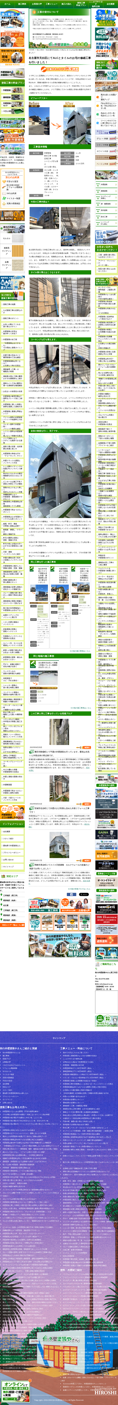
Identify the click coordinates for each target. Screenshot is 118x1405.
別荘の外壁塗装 (68, 1256)
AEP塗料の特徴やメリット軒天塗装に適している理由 (107, 767)
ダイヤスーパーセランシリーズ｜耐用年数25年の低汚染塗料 (85, 1290)
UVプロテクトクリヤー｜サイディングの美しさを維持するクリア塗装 (88, 1309)
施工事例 (22, 4)
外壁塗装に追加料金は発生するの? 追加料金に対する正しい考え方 (87, 1137)
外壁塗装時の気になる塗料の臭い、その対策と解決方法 (23, 1155)
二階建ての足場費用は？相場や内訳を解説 (106, 493)
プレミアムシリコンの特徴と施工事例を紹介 (107, 746)
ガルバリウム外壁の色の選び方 (106, 416)
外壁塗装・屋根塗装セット (12, 104)
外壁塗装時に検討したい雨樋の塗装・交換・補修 (12, 567)
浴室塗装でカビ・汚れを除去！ (11, 679)
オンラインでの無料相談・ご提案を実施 (107, 290)
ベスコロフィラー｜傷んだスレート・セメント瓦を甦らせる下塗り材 (88, 1287)
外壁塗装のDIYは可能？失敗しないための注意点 (107, 507)
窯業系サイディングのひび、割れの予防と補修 (107, 521)
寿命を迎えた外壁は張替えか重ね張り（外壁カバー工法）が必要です (88, 1115)
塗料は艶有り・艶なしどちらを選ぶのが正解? (107, 535)
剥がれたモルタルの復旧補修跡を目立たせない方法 (12, 476)
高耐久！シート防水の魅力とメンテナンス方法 (12, 735)
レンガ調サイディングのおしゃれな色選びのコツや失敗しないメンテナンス (30, 1218)
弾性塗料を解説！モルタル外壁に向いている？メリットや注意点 (26, 1365)
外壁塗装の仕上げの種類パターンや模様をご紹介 (107, 739)
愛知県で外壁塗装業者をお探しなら (15, 1093)
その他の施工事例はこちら (80, 651)
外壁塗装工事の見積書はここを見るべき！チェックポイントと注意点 (88, 1084)
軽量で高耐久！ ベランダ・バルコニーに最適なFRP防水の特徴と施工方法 (29, 1299)
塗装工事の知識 (9, 304)
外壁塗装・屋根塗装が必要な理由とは (16, 1168)
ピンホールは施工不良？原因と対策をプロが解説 (12, 483)
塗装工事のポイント (11, 318)
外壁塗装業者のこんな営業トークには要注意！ (107, 500)
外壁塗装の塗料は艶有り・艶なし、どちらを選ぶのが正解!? (84, 1359)
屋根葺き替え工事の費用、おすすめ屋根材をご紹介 (81, 1109)
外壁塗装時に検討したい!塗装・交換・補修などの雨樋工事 (84, 1200)
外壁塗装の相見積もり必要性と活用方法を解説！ (107, 325)
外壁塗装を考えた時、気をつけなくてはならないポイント (24, 1233)
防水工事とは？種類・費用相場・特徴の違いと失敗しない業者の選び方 (28, 1296)
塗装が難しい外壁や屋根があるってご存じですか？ (107, 514)
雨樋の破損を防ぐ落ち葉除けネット (10, 581)
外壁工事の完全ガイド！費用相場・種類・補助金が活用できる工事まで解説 (30, 1149)
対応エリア (7, 1087)
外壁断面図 (7, 785)
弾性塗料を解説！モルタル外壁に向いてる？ (107, 732)
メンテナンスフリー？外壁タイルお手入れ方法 (107, 549)
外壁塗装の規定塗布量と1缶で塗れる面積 (107, 585)
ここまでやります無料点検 (72, 1059)
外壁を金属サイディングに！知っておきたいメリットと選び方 (85, 1143)
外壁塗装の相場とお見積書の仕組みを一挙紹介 (80, 1081)
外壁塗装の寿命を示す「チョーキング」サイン (12, 455)
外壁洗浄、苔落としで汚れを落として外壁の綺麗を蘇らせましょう (87, 1237)
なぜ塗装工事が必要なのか (12, 311)
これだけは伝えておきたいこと (14, 1065)
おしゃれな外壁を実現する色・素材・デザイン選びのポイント (25, 1340)
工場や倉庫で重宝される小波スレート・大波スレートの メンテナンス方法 (29, 1283)
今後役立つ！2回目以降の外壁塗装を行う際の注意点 (82, 1118)
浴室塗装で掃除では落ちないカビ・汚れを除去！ (80, 1225)
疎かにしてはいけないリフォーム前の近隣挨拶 (107, 367)
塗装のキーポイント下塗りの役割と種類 (106, 437)
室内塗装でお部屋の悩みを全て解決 (76, 1124)
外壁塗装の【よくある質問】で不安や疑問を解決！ (21, 1111)
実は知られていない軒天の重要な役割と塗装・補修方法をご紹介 (86, 1187)
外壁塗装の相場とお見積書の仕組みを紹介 (107, 332)
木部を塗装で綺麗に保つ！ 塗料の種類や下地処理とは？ (23, 1315)
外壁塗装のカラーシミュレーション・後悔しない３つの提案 (24, 1133)
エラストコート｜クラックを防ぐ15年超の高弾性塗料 (82, 1305)
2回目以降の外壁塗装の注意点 (105, 423)
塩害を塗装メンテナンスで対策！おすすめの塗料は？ (22, 1312)
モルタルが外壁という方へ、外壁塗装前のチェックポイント (84, 1384)
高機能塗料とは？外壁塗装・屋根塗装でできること (12, 497)
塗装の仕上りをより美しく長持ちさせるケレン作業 (12, 490)
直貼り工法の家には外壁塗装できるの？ (106, 528)
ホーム (7, 4)
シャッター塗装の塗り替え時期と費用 (11, 686)
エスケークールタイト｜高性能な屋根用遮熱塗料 (80, 1296)
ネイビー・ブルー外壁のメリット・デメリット (107, 683)
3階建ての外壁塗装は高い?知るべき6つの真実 (107, 381)
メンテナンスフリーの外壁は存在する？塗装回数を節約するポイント (28, 1190)
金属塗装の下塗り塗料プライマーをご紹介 (107, 444)
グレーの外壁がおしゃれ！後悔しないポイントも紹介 (107, 690)
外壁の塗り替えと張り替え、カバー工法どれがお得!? (107, 388)
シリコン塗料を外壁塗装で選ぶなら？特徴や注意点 (12, 434)
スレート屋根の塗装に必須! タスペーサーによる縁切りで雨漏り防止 (27, 1252)
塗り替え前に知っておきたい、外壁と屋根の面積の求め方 (24, 1271)
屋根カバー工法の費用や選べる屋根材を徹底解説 (12, 384)
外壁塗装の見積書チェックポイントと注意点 (107, 339)
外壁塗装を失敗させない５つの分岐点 (107, 311)
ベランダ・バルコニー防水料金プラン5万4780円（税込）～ (84, 1078)
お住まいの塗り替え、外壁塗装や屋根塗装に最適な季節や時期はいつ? (28, 1208)
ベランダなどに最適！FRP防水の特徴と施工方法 (12, 721)
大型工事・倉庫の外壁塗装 (72, 1250)
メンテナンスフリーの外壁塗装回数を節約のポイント (107, 402)
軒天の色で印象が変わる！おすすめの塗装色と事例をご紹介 (84, 1190)
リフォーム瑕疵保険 (10, 1068)
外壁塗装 (12, 90)
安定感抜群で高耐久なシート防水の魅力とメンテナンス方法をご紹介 (28, 1305)
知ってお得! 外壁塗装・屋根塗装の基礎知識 (18, 1164)
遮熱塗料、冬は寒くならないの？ (75, 1349)
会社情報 (6, 1084)
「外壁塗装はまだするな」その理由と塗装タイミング (12, 346)
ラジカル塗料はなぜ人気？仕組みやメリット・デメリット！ (24, 1368)
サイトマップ (8, 867)
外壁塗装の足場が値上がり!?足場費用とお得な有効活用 (83, 1262)
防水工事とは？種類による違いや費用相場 (12, 714)
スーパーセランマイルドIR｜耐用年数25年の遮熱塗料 (82, 1283)
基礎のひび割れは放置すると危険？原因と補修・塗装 (22, 1330)
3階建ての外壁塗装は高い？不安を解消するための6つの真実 (24, 1158)
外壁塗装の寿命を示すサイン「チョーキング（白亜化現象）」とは (27, 1211)
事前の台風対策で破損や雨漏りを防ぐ (106, 641)
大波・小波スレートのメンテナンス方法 (12, 799)
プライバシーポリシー (12, 853)
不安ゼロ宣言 (7, 1081)
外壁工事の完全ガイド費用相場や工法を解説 (12, 356)
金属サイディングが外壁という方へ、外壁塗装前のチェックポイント (88, 1390)
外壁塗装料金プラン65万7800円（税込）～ (78, 1068)
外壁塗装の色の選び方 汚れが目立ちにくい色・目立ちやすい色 (25, 1121)
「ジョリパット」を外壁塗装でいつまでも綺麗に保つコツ (24, 1277)
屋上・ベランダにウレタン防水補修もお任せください (12, 729)
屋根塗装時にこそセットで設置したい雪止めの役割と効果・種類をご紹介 (89, 1203)
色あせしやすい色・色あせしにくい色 (108, 114)
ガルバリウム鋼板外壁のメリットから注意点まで (107, 409)
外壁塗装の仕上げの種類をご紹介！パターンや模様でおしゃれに (26, 1371)
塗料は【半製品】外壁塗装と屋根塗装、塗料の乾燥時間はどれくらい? (28, 1258)
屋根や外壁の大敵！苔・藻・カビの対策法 (107, 599)
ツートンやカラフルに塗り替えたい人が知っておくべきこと (108, 123)
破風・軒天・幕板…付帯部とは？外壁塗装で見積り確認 (83, 1181)
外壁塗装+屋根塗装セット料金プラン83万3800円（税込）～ (84, 1074)
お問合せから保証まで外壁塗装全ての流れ (78, 1062)
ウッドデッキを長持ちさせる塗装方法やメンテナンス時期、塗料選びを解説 (90, 1221)
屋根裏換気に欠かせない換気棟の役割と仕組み (12, 742)
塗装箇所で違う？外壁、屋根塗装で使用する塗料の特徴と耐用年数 (87, 1352)
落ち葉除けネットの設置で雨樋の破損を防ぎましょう (82, 1206)
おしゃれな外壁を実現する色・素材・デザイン (107, 676)
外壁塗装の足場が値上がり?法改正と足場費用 (107, 486)
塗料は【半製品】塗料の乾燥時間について (12, 757)
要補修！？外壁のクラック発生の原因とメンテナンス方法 (24, 1215)
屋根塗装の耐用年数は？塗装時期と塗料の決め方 (107, 669)
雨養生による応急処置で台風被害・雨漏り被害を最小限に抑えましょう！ (29, 1327)
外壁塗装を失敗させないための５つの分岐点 (19, 1130)
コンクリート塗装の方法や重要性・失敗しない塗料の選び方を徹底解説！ (89, 1231)
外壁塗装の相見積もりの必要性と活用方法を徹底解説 (22, 1240)
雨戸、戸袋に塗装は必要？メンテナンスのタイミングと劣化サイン (87, 1234)
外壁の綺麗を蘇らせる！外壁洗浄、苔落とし (106, 592)
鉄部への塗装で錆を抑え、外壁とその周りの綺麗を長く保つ (84, 1212)
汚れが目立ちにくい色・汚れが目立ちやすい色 (108, 105)
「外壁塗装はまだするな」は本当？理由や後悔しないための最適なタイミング (31, 1146)
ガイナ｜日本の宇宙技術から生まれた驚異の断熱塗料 (82, 1315)
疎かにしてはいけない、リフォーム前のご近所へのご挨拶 (24, 1152)
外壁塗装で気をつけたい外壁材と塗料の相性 (12, 792)
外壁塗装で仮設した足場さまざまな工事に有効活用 (107, 479)
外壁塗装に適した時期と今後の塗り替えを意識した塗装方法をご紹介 (28, 1205)
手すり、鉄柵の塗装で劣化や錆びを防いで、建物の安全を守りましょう (89, 1218)
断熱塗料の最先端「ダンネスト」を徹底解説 (107, 634)
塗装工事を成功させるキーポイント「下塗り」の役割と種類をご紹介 (88, 1374)
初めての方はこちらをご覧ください (76, 1052)
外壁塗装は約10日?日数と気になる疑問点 (107, 360)
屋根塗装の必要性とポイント (73, 1103)
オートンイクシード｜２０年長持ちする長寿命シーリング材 (84, 1321)
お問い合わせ (8, 860)
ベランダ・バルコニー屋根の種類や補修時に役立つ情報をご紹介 (26, 1293)
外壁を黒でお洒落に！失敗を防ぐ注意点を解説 (107, 697)
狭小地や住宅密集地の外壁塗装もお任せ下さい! (13, 609)
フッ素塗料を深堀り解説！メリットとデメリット (107, 725)
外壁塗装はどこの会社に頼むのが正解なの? (18, 1255)
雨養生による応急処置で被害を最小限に (107, 648)
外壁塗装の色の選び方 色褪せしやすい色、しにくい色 (22, 1118)
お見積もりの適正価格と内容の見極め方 (107, 346)
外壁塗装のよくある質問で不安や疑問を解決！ (107, 297)
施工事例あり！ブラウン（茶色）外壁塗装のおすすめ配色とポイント (28, 1359)
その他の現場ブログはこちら (79, 889)
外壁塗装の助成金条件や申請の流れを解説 (107, 304)
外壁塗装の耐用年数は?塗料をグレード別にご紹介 (12, 398)
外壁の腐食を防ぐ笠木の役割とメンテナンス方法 (12, 560)
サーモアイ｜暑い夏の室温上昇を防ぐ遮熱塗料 (80, 1280)
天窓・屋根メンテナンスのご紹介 (12, 553)
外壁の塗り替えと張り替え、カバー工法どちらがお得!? (23, 1180)
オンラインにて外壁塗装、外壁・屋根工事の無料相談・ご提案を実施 (88, 1131)
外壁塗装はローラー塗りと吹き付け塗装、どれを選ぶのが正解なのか (28, 1262)
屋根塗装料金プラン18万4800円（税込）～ (78, 1071)
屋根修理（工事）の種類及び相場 (11, 370)
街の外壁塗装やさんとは (11, 1052)
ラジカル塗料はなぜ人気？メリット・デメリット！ (107, 760)
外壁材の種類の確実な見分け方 (104, 395)
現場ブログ (7, 1059)
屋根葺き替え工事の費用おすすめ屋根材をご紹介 (12, 377)
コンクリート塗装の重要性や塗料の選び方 (12, 693)
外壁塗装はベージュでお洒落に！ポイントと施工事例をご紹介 (25, 1355)
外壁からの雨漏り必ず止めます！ (75, 1096)
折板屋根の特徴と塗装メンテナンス (10, 630)
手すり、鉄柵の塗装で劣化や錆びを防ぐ (12, 665)
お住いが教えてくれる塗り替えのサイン (12, 325)
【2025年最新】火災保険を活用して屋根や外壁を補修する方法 (86, 1093)
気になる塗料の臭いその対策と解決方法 (106, 374)
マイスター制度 (8, 1074)
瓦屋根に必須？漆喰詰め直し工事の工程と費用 (80, 1168)
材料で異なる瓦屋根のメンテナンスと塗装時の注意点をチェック (86, 1171)
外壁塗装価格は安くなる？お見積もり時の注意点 (12, 363)
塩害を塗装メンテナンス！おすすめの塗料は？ (12, 750)
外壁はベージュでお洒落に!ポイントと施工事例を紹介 (107, 711)
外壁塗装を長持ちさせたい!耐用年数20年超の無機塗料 (107, 458)
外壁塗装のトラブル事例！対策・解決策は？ (107, 662)
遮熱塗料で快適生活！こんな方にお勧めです (79, 1299)
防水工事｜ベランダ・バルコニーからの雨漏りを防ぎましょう (85, 1128)
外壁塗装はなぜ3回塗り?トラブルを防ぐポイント (12, 518)
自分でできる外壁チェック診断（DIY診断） (18, 1174)
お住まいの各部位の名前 (12, 391)
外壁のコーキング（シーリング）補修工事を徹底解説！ (83, 1140)
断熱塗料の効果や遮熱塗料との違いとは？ (106, 627)
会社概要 (111, 4)
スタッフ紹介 (8, 839)
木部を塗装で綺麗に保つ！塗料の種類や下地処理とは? (107, 613)
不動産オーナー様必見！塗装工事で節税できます (107, 472)
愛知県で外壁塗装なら (12, 846)
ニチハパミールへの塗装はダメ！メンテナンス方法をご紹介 (24, 1318)
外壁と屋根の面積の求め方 (12, 778)
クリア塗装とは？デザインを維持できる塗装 (12, 441)
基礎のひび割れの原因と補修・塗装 (105, 655)
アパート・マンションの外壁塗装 (75, 1253)
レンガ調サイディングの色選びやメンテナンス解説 (12, 469)
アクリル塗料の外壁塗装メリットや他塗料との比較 (12, 419)
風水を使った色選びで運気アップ (108, 97)
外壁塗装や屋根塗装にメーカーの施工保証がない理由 (107, 465)
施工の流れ (66, 4)
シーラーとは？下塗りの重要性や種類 (107, 451)
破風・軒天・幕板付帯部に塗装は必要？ (12, 525)
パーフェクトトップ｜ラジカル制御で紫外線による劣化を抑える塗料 (88, 1274)
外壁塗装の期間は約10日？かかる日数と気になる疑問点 (23, 1140)
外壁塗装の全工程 (10, 339)
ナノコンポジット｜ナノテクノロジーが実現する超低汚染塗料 (85, 1302)
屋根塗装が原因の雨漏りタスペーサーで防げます (12, 602)
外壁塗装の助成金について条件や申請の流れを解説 (81, 1134)
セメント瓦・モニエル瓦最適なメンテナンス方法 (12, 644)
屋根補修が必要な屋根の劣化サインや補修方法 (12, 588)
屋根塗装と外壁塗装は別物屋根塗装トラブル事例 (12, 504)
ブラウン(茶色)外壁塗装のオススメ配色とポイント (107, 718)
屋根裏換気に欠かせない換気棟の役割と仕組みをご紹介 (23, 1309)
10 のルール (7, 1071)
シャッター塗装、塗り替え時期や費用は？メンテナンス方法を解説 (87, 1228)
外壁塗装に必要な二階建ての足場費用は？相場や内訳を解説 (84, 1265)
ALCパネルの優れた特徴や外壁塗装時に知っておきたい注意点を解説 (28, 1268)
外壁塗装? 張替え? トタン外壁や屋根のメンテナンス (82, 1146)
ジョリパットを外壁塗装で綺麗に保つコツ (107, 571)
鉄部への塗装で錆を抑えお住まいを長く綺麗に (12, 651)
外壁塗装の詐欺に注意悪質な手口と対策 (107, 353)
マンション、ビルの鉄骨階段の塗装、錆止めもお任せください (85, 1215)
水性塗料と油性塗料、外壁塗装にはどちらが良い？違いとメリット (87, 1362)
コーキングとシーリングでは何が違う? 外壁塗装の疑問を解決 (25, 1265)
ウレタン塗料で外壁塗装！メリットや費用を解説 (12, 426)
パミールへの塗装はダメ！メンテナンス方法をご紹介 (107, 620)
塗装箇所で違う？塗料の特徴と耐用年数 (107, 430)
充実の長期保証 (8, 1078)
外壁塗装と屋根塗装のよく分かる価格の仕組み (80, 1056)
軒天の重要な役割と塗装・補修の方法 (11, 539)
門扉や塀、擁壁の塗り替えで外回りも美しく (79, 1121)
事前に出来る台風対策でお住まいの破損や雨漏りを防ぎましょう (26, 1324)
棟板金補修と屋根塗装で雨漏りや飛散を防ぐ (12, 700)
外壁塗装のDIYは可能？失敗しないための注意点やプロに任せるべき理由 (29, 1177)
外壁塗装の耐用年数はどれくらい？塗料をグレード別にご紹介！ (26, 1202)
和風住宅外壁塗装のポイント (106, 556)
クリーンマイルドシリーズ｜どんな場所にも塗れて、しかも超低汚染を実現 (90, 1318)
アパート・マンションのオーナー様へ (107, 263)
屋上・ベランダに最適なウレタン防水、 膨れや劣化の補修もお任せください (30, 1302)
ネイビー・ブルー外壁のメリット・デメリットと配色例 (23, 1343)
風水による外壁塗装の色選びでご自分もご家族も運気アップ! (25, 1136)
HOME (31, 50)
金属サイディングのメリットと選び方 (11, 616)
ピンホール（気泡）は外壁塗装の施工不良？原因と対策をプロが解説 (28, 1227)
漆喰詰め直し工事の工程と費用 (106, 563)
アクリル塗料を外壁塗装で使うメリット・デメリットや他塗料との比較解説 (90, 1327)
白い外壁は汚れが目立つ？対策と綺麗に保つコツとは (107, 704)
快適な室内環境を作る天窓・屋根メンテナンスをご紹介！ (84, 1193)
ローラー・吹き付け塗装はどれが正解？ (106, 577)
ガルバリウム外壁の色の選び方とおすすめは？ (20, 1199)
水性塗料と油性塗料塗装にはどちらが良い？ (106, 542)
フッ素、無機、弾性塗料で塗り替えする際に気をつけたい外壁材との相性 (29, 1280)
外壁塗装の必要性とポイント (73, 1099)
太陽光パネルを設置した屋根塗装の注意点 (107, 606)
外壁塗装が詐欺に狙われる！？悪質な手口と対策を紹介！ (24, 1243)
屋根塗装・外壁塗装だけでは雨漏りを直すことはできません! (25, 1161)
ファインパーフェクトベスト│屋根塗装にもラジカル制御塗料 (85, 1277)
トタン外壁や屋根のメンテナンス (11, 623)
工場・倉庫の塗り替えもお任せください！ (107, 256)
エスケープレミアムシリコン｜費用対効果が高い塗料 (82, 1293)
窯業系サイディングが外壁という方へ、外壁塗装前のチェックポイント (89, 1387)
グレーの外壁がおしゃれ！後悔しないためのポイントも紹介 (24, 1346)
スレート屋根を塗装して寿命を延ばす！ (77, 1247)
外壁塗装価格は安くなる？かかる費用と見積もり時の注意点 (84, 1087)
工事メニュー (52, 4)
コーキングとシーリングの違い (12, 764)
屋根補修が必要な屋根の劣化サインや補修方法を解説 (82, 1209)
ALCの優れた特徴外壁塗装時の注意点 (11, 771)
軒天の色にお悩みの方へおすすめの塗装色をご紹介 (12, 546)
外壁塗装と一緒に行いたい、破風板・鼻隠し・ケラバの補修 (84, 1184)
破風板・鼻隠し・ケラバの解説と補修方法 (12, 532)
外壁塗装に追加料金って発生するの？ (106, 318)
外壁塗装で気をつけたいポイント (12, 511)
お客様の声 (37, 4)
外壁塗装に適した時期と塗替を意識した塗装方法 (12, 405)
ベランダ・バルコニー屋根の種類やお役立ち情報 (12, 707)
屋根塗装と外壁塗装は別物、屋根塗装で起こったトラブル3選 (25, 1249)
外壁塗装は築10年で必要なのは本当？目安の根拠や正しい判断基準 (27, 1143)
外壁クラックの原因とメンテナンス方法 (12, 462)
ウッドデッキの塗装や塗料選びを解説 (12, 672)
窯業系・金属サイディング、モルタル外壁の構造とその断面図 (25, 1274)
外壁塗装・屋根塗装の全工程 (73, 1065)
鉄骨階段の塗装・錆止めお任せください (12, 658)
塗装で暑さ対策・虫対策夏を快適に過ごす (12, 447)
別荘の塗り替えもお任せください (107, 270)
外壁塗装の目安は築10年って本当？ (10, 332)
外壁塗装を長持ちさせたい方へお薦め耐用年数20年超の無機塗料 (86, 1365)
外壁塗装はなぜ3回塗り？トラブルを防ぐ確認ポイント (22, 1236)
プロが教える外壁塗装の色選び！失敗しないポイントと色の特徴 (26, 1114)
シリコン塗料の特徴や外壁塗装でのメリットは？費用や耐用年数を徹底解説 (90, 1324)
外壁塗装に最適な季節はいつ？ (12, 412)
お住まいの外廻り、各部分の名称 (15, 1183)
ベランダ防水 (12, 111)
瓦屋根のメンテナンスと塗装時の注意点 (12, 637)
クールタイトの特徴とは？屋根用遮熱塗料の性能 (107, 753)
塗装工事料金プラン (81, 4)
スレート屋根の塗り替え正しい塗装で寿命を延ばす (12, 595)
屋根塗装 (12, 97)
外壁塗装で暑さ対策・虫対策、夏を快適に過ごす (80, 1259)
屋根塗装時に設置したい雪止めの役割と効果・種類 (12, 574)
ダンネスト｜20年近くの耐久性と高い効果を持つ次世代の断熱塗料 (87, 1312)
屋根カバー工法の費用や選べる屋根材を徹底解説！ (81, 1112)
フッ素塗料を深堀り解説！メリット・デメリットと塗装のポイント (27, 1362)
